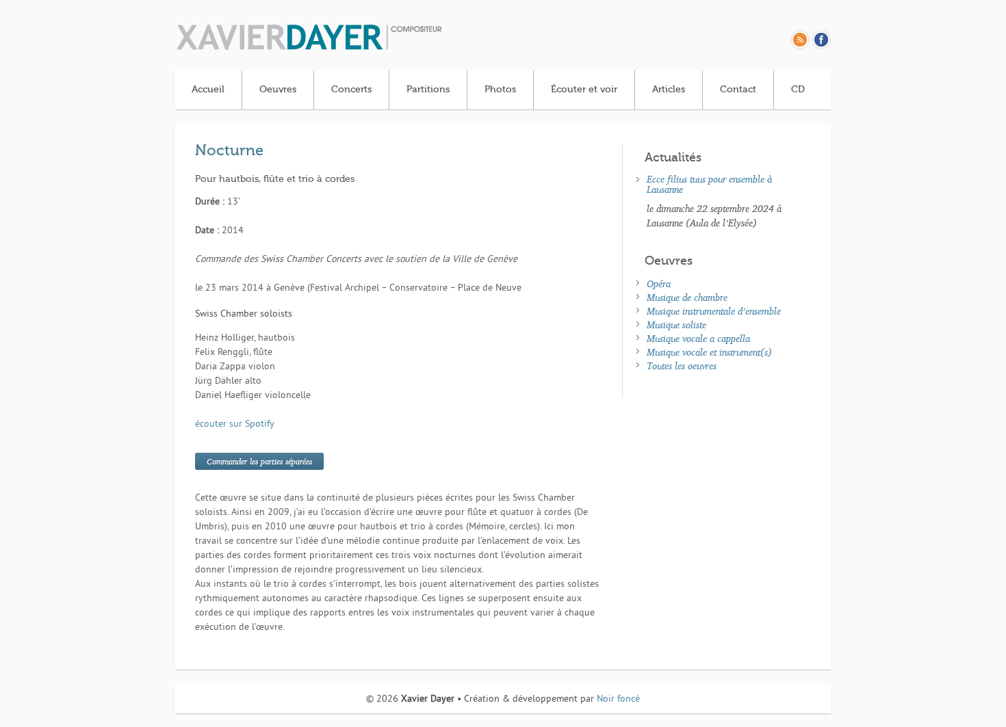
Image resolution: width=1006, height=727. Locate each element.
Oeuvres (277, 89)
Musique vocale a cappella (698, 338)
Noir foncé (618, 699)
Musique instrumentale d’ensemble (714, 311)
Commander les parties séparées (259, 461)
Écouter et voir (584, 89)
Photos (500, 89)
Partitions (428, 89)
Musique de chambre (687, 297)
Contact (738, 89)
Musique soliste (676, 324)
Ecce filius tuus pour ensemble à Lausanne (709, 184)
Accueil (208, 89)
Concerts (351, 89)
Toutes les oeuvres (682, 365)
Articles (668, 89)
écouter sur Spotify (234, 424)
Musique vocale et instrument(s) (709, 352)
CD (798, 89)
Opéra (659, 283)
